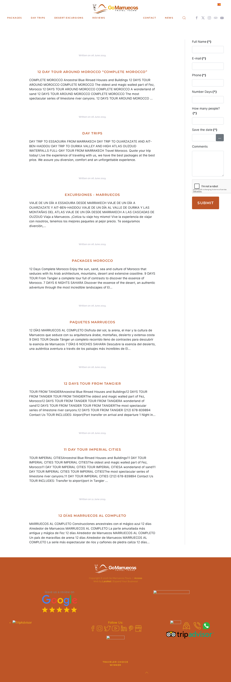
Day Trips (92, 133)
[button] (184, 18)
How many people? (206, 111)
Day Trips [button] (38, 17)
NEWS (169, 17)
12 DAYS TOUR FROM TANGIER (92, 384)
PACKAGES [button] (14, 17)
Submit (205, 203)
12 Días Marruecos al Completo (92, 516)
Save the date (204, 130)
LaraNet (106, 581)
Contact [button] (149, 17)
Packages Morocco (92, 261)
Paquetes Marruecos (92, 322)
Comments (200, 146)
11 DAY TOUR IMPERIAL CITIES (92, 450)
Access (138, 578)
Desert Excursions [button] (69, 17)
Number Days (204, 92)
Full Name (201, 41)
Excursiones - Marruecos (92, 195)
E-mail (199, 58)
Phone (199, 75)
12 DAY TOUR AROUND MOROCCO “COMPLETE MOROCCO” (92, 72)
